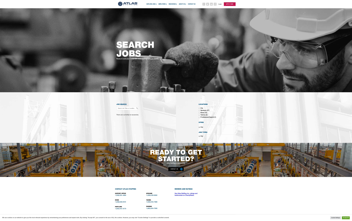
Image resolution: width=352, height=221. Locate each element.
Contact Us (191, 4)
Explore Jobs (150, 4)
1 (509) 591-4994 (120, 195)
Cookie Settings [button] (335, 217)
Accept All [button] (346, 217)
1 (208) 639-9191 (120, 202)
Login (220, 4)
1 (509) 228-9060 (151, 195)
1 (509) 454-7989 (151, 202)
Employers (162, 4)
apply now (229, 4)
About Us (182, 4)
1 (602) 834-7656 (151, 208)
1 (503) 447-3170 (120, 209)
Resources (172, 4)
